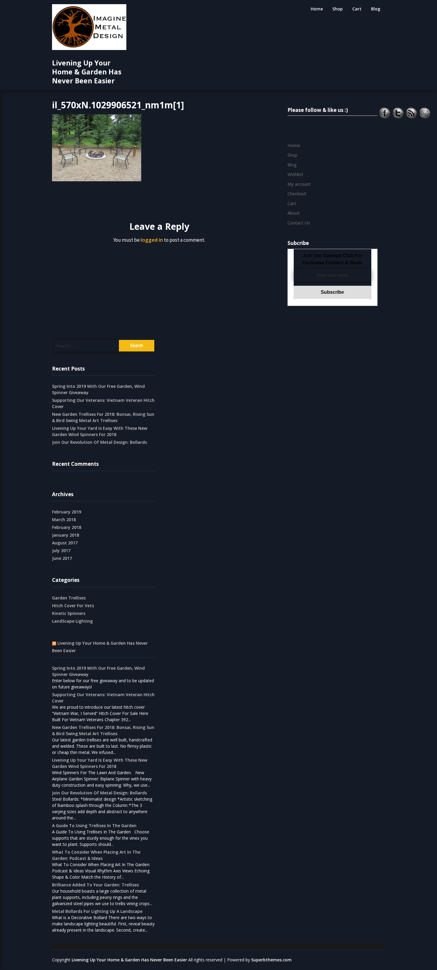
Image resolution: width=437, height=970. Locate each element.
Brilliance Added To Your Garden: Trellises (95, 885)
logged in (152, 239)
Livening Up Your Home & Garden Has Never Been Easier (86, 71)
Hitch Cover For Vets (73, 605)
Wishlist (295, 174)
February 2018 (66, 527)
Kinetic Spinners (68, 613)
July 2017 (61, 550)
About (293, 213)
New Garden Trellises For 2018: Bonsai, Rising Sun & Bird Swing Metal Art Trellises (103, 417)
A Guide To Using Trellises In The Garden (94, 825)
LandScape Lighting (72, 621)
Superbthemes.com (271, 960)
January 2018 (65, 535)
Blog (375, 9)
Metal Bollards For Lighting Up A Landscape (97, 911)
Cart (356, 9)
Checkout (296, 193)
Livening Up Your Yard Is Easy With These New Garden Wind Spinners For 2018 (99, 431)
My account (299, 184)
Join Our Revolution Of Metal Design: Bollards (99, 442)
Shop (337, 9)
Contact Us (298, 223)
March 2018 (64, 519)
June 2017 (62, 558)
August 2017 (65, 543)
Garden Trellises (69, 598)
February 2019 (66, 512)
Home (317, 9)
